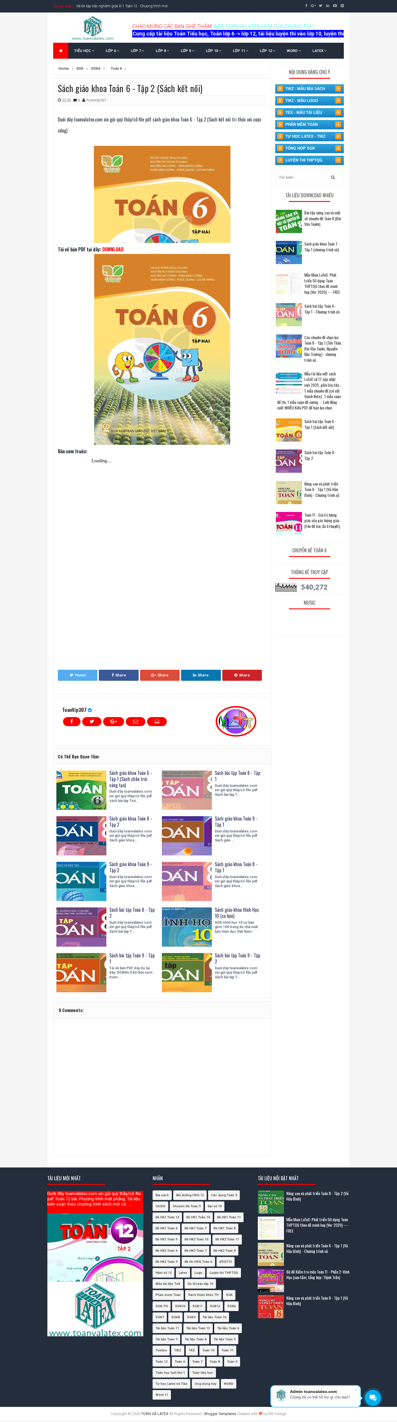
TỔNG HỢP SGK (300, 148)
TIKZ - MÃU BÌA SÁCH (305, 89)
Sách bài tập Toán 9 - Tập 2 (237, 958)
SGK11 (197, 1306)
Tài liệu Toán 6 (228, 1328)
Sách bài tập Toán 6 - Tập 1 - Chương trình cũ (321, 309)
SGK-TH (161, 1306)
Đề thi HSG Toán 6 (198, 1262)
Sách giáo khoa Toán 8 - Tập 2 (130, 821)
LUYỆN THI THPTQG (303, 160)
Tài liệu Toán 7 (166, 1339)
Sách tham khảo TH (203, 1295)
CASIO (160, 1206)
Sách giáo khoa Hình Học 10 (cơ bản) (237, 912)
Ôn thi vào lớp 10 (200, 1284)
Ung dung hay (206, 1384)
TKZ (192, 1350)
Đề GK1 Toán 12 (167, 1217)
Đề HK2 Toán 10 (196, 1239)
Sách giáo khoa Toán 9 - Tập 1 (236, 821)
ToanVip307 (74, 709)
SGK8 (175, 1317)
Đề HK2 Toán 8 (224, 1251)
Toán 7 (197, 1362)
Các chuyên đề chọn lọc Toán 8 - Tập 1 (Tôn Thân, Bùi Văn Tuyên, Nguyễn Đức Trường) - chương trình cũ (323, 348)
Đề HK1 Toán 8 (224, 1228)
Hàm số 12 (163, 1273)
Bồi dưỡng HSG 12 (190, 1195)
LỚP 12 (266, 51)
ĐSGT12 (225, 1262)
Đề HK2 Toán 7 (195, 1251)
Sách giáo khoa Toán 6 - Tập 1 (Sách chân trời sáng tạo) (130, 779)
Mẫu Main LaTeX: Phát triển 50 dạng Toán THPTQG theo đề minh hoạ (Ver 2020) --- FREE (322, 283)
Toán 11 (227, 1350)
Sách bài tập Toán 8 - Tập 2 (132, 912)
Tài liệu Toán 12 (198, 1328)
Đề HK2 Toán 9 (166, 1262)
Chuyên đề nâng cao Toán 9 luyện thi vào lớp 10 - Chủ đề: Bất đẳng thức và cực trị (139, 6)
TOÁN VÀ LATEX (154, 1414)
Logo (198, 1273)
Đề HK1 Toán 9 (166, 1239)
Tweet (80, 675)
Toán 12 (161, 1362)
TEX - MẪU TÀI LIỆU (303, 112)
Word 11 (161, 1395)
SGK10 (180, 1306)
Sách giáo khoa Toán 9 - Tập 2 (130, 867)
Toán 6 (180, 1362)
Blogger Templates (220, 1414)
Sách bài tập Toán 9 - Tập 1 (132, 958)
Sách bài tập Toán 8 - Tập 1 (237, 775)
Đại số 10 (214, 1206)
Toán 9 (232, 1362)
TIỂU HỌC (83, 51)
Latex (183, 1273)
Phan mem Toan (168, 1295)
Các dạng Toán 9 (224, 1195)
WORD (292, 51)
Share (120, 675)
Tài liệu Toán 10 (214, 1317)
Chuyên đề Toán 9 (187, 1206)
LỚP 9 (186, 51)
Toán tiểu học (202, 1373)
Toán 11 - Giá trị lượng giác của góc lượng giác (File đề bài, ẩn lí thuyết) (322, 520)
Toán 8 (215, 1362)
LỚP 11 (239, 51)
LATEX (318, 51)
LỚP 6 (111, 51)
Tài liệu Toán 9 (224, 1339)
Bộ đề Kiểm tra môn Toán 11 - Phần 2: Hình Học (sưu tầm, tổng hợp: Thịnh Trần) (317, 1274)
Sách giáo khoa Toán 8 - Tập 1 (236, 867)
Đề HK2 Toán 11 (227, 1239)
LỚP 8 (161, 51)
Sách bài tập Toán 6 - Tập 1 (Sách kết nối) (320, 424)
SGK (229, 1295)
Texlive (161, 1350)
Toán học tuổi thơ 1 (170, 1373)
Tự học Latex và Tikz (171, 1384)
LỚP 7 (136, 51)
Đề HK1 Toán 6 (166, 1228)
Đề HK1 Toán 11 (229, 1217)
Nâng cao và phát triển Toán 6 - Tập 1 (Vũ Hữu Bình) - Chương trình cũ (321, 489)
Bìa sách (162, 1195)
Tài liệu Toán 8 (195, 1339)
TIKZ (177, 1350)
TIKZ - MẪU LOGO (301, 100)
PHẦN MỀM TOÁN (301, 124)
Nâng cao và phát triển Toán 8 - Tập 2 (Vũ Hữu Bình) (317, 1196)
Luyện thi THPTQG (224, 1273)
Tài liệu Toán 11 (167, 1328)
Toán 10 (208, 1350)
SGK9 (191, 1317)
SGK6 (231, 1306)
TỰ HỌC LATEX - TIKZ (305, 136)
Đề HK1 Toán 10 (198, 1217)
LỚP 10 (212, 51)
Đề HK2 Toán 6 (166, 1251)
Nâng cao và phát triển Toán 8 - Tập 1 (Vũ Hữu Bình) (317, 1301)
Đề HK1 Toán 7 (195, 1228)
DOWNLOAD (113, 249)
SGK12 (215, 1306)
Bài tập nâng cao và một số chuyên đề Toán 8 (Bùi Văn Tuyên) (322, 218)
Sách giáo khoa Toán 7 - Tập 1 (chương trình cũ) (322, 246)
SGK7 (159, 1317)
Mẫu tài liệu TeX (167, 1284)
